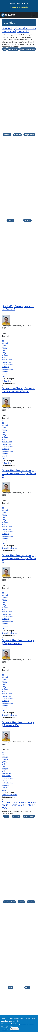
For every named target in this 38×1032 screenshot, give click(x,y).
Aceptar (4, 1029)
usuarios (27, 220)
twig (4, 49)
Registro (25, 3)
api (3, 341)
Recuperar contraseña (19, 7)
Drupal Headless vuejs (10, 548)
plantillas (7, 135)
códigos (5, 355)
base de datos (29, 816)
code (4, 350)
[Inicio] (8, 15)
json (3, 338)
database (16, 816)
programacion (7, 364)
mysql (6, 816)
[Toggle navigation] (34, 15)
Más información (7, 1026)
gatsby (4, 348)
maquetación (29, 135)
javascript (5, 367)
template (17, 135)
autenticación (7, 371)
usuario (10, 220)
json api (5, 343)
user (10, 987)
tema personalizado (27, 49)
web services (6, 362)
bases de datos (9, 902)
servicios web (7, 360)
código (4, 352)
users (4, 376)
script (4, 357)
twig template (13, 49)
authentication (7, 369)
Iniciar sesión (15, 3)
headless (5, 345)
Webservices (6, 381)
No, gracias (14, 1029)
